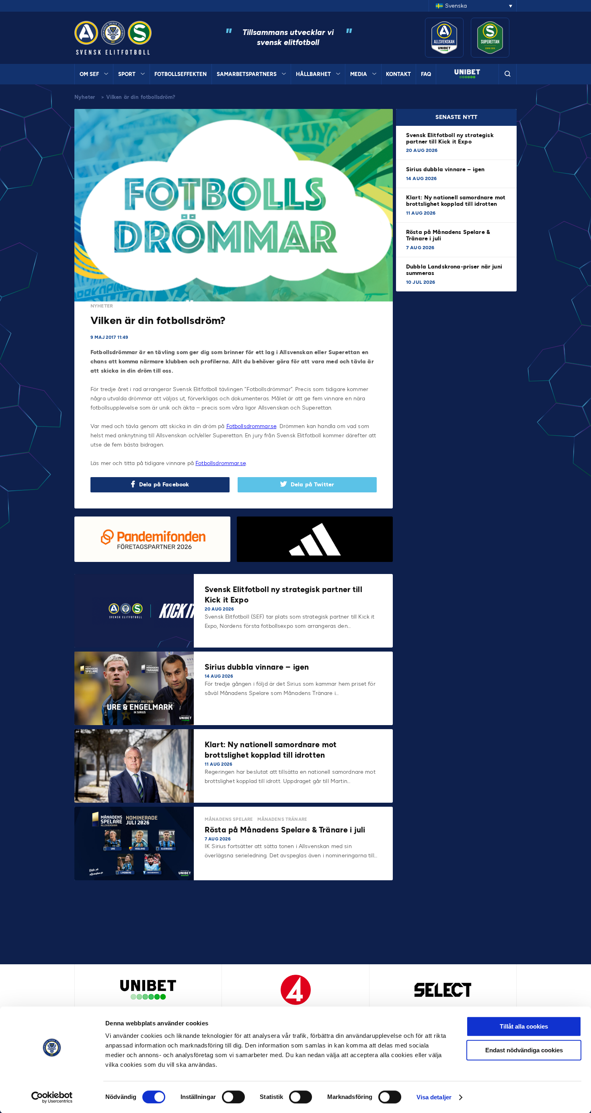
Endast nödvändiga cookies (524, 1050)
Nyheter (84, 97)
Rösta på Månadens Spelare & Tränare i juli (448, 235)
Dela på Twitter (312, 484)
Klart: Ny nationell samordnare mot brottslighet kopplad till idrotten (455, 200)
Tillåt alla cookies (524, 1026)
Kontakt (398, 74)
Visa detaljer (434, 1097)
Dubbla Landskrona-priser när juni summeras (454, 270)
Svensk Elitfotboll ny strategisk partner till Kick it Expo (450, 138)
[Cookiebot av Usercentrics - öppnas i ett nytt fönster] (52, 1097)
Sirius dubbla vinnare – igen (446, 169)
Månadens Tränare (282, 819)
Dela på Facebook (164, 484)
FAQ (426, 74)
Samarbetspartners (247, 74)
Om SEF (89, 74)
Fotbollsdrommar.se (251, 426)
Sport (126, 74)
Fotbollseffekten (180, 74)
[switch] (233, 1096)
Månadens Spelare (229, 819)
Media (358, 74)
